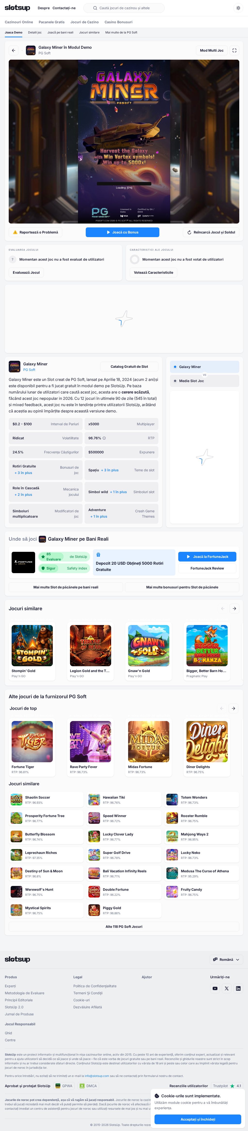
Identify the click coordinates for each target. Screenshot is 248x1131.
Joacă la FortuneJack (210, 556)
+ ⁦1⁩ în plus (118, 492)
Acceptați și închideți (198, 1119)
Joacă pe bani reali (60, 32)
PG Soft (29, 370)
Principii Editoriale (19, 1000)
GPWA (67, 1086)
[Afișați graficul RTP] (104, 438)
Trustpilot (227, 1086)
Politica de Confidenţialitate (94, 986)
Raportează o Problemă (39, 232)
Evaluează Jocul (26, 272)
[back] (13, 50)
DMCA (91, 1086)
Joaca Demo (13, 32)
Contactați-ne (64, 8)
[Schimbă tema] (238, 8)
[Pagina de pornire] (17, 8)
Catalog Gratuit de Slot (129, 366)
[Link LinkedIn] (238, 988)
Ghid (8, 1033)
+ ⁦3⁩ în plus (23, 473)
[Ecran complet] (234, 50)
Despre (44, 8)
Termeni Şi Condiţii (87, 993)
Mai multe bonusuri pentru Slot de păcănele (182, 587)
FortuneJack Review (207, 568)
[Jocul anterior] (223, 608)
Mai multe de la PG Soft (121, 32)
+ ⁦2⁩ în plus (23, 494)
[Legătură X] (227, 988)
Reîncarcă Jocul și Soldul (214, 232)
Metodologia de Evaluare (24, 993)
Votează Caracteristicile (153, 272)
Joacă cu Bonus (125, 232)
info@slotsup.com (97, 1076)
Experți (10, 986)
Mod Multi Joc (212, 50)
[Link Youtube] (215, 988)
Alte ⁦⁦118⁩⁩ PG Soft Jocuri (124, 926)
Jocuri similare (89, 32)
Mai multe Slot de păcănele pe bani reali (65, 587)
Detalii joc (35, 32)
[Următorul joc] (234, 608)
